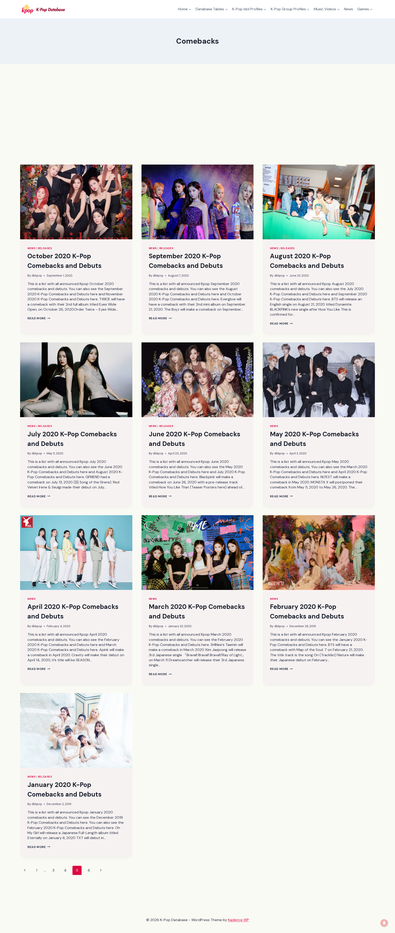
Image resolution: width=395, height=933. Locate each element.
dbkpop (37, 275)
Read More (38, 318)
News (348, 9)
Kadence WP (238, 919)
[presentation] (76, 202)
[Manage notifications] (384, 923)
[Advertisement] (197, 114)
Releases (45, 248)
